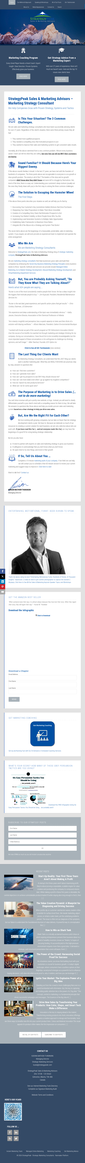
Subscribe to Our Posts (54, 1035)
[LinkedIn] (2, 581)
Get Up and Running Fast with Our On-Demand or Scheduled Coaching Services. (35, 751)
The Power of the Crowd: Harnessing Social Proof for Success (58, 956)
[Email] (2, 591)
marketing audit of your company (45, 461)
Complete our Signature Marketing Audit (42, 1089)
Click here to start (45, 467)
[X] (2, 576)
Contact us (25, 472)
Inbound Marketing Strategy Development (57, 270)
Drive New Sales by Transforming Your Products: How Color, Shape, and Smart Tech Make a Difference (58, 1005)
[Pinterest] (2, 586)
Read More (23, 76)
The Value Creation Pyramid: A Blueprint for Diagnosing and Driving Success (58, 905)
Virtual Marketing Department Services (22, 273)
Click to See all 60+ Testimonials (37, 348)
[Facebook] (2, 571)
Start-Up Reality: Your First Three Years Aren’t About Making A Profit (58, 878)
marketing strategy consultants (25, 261)
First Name (12, 681)
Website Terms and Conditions (42, 1095)
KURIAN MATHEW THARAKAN (42, 1056)
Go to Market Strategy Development (29, 270)
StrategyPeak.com (24, 252)
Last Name (12, 688)
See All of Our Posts (30, 1035)
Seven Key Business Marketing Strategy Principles (47, 264)
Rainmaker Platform (61, 1155)
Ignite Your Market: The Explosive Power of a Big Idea (58, 980)
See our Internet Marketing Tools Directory (42, 1086)
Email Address (13, 674)
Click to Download (43, 616)
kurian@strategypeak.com (42, 1065)
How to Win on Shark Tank (58, 930)
